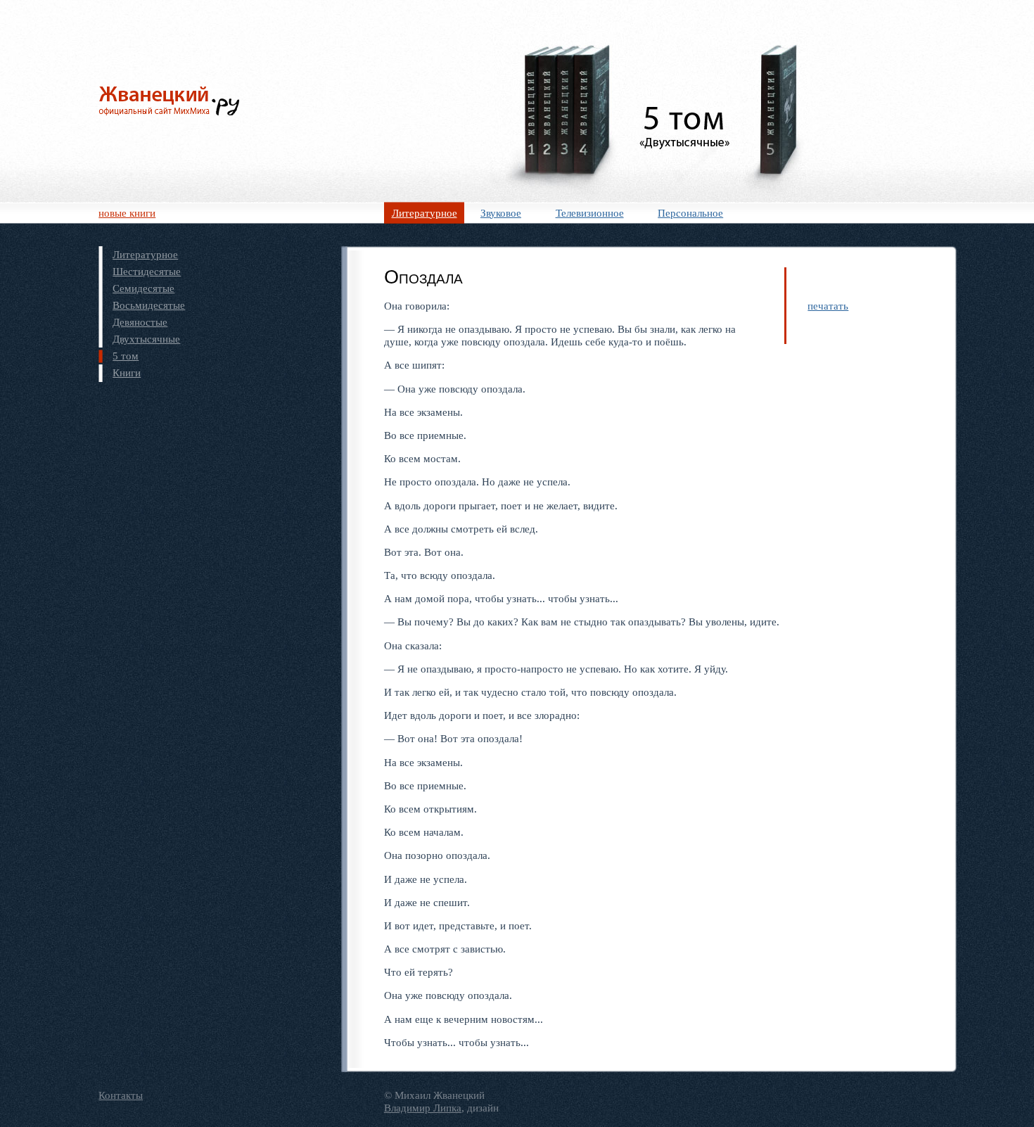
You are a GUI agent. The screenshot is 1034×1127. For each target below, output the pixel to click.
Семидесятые (143, 288)
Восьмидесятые (149, 305)
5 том (126, 356)
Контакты (120, 1095)
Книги (127, 372)
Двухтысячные (146, 339)
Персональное (690, 213)
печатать (828, 306)
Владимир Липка (422, 1108)
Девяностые (140, 322)
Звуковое (500, 213)
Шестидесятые (147, 271)
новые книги (126, 213)
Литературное (424, 213)
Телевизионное (590, 213)
